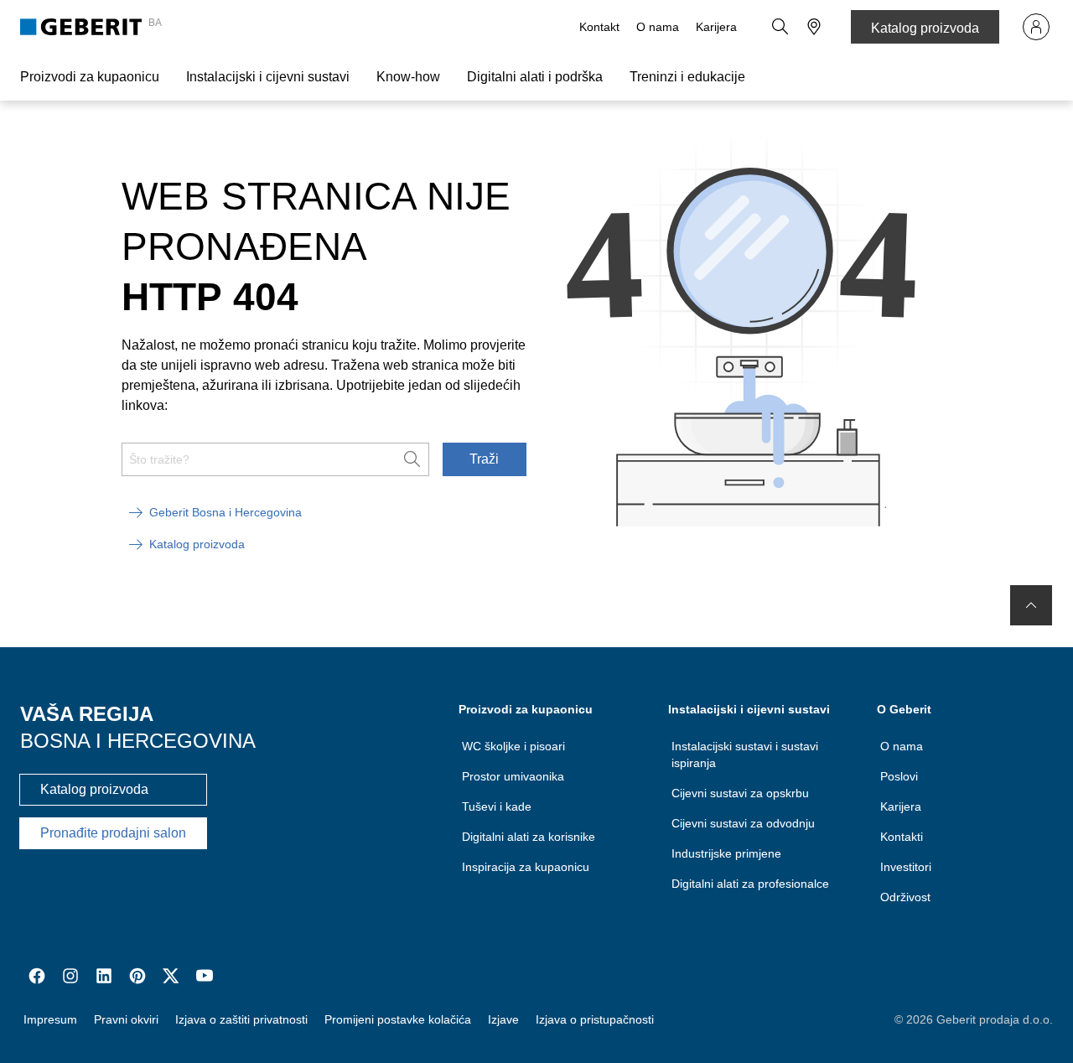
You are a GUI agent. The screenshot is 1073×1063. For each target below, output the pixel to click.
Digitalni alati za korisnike (528, 836)
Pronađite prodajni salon (113, 833)
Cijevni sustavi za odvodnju (743, 823)
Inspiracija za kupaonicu (525, 867)
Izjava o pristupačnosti (595, 1019)
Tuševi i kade (496, 806)
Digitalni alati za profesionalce (750, 883)
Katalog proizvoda (925, 28)
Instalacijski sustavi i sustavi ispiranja (744, 754)
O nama (657, 27)
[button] (780, 27)
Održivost (905, 897)
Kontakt (599, 27)
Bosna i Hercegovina (138, 740)
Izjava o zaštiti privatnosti (241, 1019)
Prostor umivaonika (513, 776)
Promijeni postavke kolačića (397, 1019)
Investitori (905, 867)
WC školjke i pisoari (513, 746)
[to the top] (1031, 605)
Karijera (716, 27)
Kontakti (901, 836)
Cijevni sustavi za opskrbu (740, 793)
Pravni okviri (126, 1019)
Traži (484, 459)
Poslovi (899, 776)
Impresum (50, 1019)
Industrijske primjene (726, 853)
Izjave (503, 1019)
